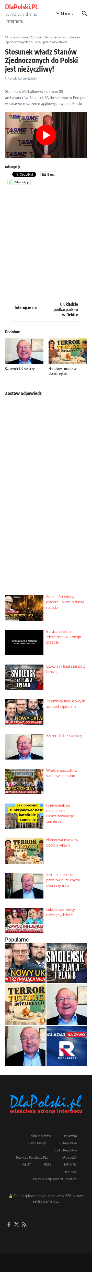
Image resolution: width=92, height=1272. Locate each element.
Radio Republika (65, 1150)
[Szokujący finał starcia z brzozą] (67, 963)
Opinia (36, 37)
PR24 (47, 1165)
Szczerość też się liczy (20, 369)
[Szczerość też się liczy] (67, 1004)
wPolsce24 (69, 1157)
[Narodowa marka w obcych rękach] (25, 1004)
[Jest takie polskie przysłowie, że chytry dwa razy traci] (25, 1046)
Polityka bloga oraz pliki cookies (55, 1179)
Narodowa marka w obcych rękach (63, 371)
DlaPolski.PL (21, 7)
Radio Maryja (37, 1143)
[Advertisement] (46, 239)
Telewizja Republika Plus (32, 1157)
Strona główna (16, 37)
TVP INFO (70, 1165)
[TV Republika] (67, 1046)
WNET (26, 1165)
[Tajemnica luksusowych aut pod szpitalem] (25, 963)
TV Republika (68, 1143)
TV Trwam (70, 1136)
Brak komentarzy (23, 78)
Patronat (71, 1172)
